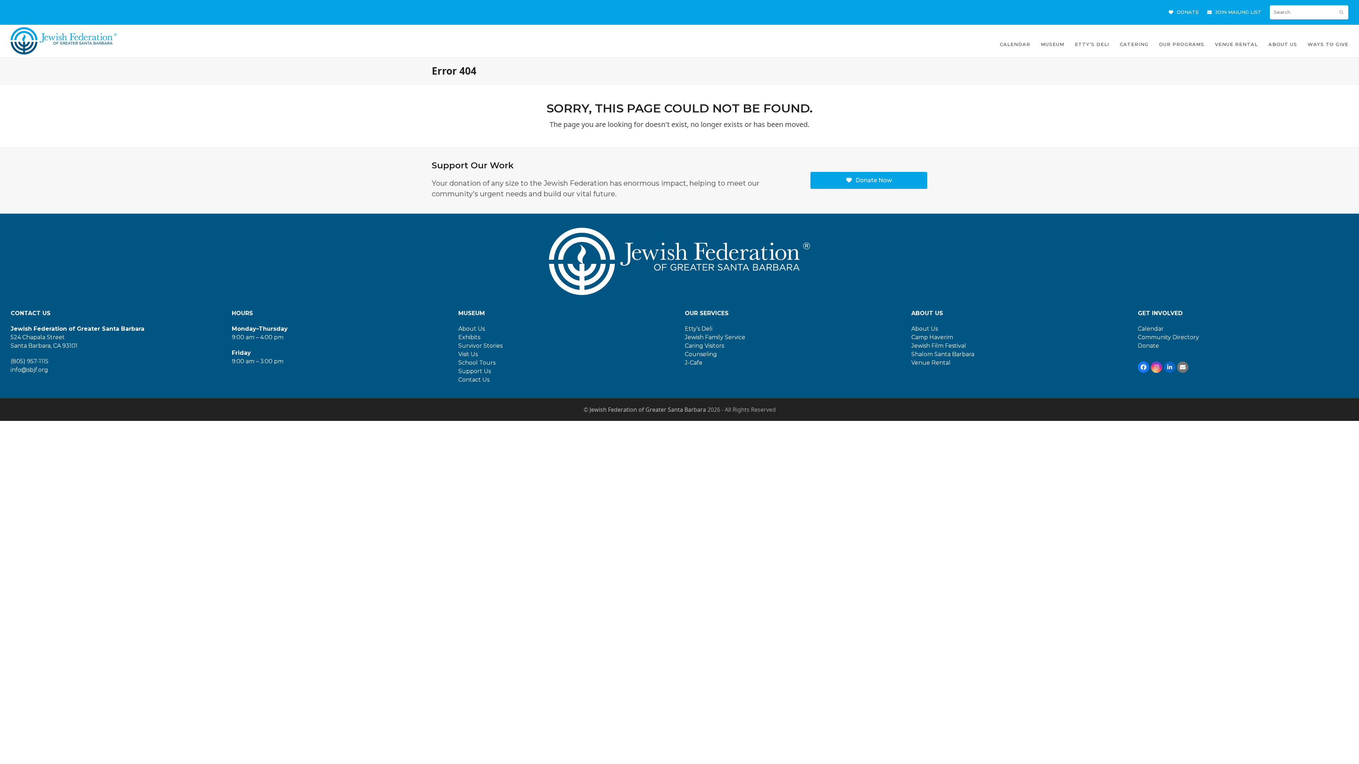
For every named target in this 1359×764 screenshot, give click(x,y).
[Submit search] (1341, 12)
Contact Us (473, 379)
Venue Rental (931, 362)
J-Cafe (694, 362)
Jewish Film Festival (938, 345)
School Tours (476, 362)
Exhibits (469, 337)
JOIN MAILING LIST (1238, 12)
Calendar (1151, 328)
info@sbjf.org (29, 369)
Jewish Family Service (715, 337)
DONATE (1188, 12)
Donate (1148, 345)
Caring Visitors (704, 345)
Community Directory (1168, 337)
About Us (471, 328)
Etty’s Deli (698, 328)
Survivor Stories (480, 345)
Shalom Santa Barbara (942, 354)
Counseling (701, 354)
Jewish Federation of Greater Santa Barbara (648, 409)
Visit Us (468, 354)
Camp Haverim (932, 337)
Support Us (474, 371)
